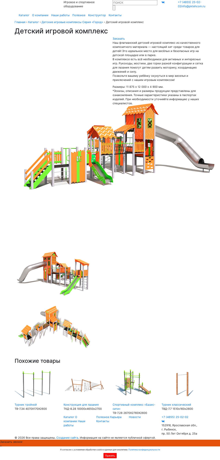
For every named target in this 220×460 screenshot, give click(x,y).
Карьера (116, 417)
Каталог (24, 15)
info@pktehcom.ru (193, 6)
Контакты (115, 15)
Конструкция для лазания (81, 404)
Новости (135, 417)
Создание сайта (67, 437)
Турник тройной (26, 404)
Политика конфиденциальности (144, 449)
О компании (40, 15)
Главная (20, 22)
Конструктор (97, 15)
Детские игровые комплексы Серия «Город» (72, 22)
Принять (110, 455)
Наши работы (60, 15)
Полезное (78, 15)
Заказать (119, 38)
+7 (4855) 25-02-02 (175, 417)
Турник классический (176, 404)
